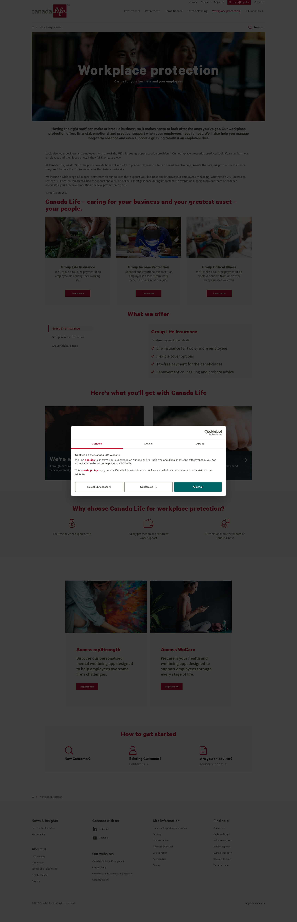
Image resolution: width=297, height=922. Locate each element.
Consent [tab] (97, 443)
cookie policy (89, 470)
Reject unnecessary (99, 486)
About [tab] (200, 443)
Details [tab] (148, 443)
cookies (90, 459)
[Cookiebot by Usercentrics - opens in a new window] (207, 432)
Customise (146, 486)
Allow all (198, 486)
